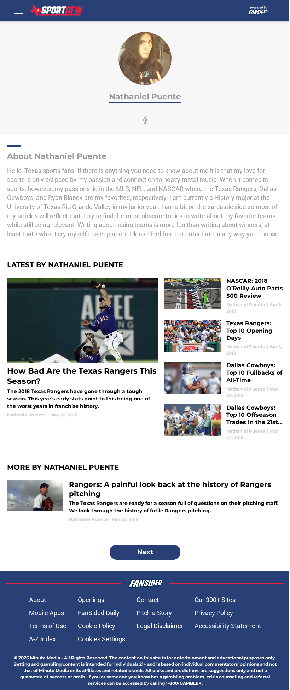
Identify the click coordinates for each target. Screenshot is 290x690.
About (37, 599)
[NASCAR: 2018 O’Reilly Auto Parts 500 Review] (223, 296)
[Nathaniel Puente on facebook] (145, 120)
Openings (91, 599)
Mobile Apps (46, 613)
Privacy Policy (214, 613)
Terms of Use (47, 626)
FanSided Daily (99, 613)
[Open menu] (18, 10)
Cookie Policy (96, 626)
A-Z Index (42, 639)
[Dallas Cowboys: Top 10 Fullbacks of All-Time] (223, 380)
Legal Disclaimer (160, 626)
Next (145, 552)
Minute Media (45, 657)
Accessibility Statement (228, 626)
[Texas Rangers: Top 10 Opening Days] (223, 338)
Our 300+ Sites (215, 599)
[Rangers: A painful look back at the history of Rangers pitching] (145, 501)
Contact (148, 599)
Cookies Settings (101, 639)
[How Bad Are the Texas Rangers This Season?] (82, 348)
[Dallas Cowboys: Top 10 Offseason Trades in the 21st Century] (223, 422)
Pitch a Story (154, 613)
